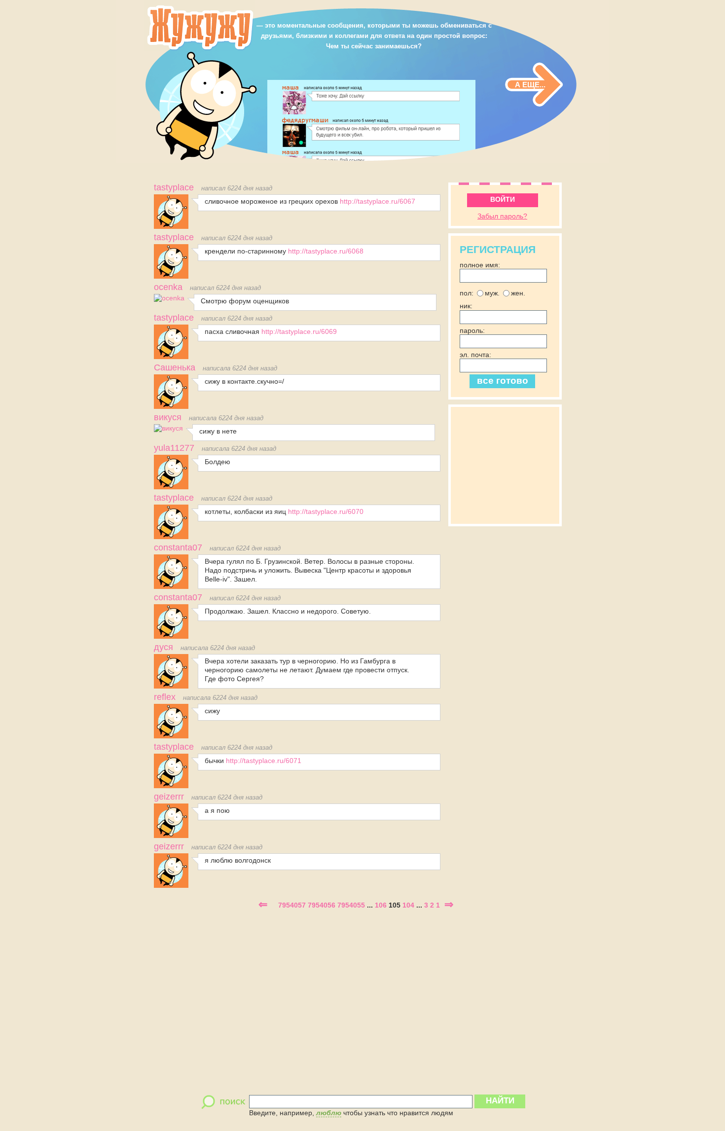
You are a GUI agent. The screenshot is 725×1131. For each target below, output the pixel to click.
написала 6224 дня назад (240, 368)
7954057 (292, 905)
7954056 (321, 905)
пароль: (472, 330)
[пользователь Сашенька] (171, 406)
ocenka (168, 287)
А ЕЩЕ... (530, 84)
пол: (466, 293)
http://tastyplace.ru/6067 (377, 201)
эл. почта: (475, 355)
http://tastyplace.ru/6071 (263, 761)
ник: (466, 306)
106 (381, 905)
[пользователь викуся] (168, 428)
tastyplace (174, 187)
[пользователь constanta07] (171, 586)
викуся (167, 417)
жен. (518, 293)
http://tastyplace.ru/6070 (325, 511)
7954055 (351, 905)
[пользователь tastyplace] (171, 226)
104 (408, 905)
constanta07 (178, 547)
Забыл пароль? (502, 216)
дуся (163, 647)
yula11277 (174, 448)
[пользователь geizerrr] (171, 835)
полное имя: (480, 265)
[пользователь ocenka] (169, 298)
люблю (328, 1113)
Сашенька (174, 367)
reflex (165, 697)
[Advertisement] (509, 464)
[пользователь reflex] (171, 736)
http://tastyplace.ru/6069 (299, 331)
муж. (492, 293)
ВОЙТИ (502, 199)
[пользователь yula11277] (171, 487)
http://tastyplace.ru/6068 (325, 251)
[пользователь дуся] (171, 686)
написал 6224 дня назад (236, 188)
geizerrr (169, 797)
